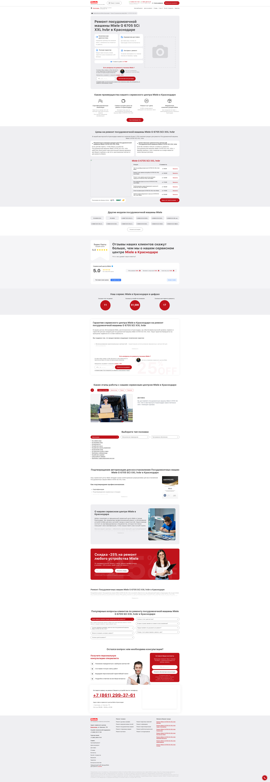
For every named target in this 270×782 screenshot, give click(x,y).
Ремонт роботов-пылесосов (144, 729)
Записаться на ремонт (123, 367)
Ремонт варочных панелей (144, 721)
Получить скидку (122, 570)
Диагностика (114, 390)
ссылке (100, 766)
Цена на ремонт (148, 8)
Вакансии (93, 757)
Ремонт (122, 390)
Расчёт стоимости (168, 8)
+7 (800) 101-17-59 (135, 1)
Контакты (93, 752)
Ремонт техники (115, 3)
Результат (129, 390)
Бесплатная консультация (126, 78)
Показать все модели (135, 229)
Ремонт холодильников (143, 731)
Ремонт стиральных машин (123, 729)
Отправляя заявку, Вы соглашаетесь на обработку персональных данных (112, 370)
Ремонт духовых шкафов (123, 721)
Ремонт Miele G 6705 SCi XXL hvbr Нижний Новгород (166, 737)
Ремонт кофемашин (142, 724)
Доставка (93, 747)
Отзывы (155, 8)
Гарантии (177, 8)
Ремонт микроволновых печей (124, 724)
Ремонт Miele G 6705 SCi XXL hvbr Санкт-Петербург (166, 726)
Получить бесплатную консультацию (164, 672)
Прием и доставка (103, 390)
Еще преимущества (135, 120)
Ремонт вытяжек (121, 731)
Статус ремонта (158, 3)
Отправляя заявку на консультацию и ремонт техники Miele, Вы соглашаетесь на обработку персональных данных (164, 677)
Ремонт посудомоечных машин (125, 726)
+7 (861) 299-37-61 (146, 1)
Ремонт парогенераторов (144, 726)
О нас (160, 8)
